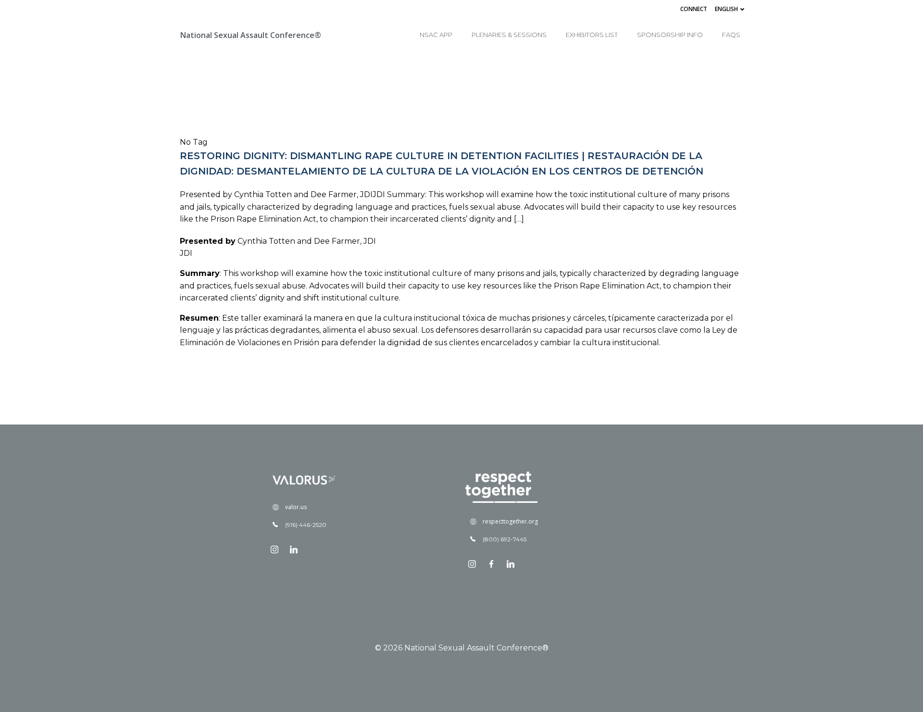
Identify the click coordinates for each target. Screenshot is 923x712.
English (726, 9)
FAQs (731, 34)
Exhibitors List (592, 34)
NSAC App (436, 34)
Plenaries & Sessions (509, 34)
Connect (693, 9)
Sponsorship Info (670, 34)
